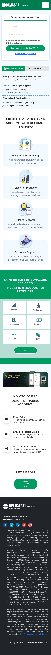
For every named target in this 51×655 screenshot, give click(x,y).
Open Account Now (25, 483)
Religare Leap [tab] (15, 68)
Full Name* (12, 26)
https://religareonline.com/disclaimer (33, 634)
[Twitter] (12, 525)
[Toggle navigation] (45, 5)
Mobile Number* (15, 35)
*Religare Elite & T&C (37, 642)
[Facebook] (5, 525)
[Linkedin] (18, 525)
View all (25, 350)
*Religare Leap (16, 642)
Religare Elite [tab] (37, 68)
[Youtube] (24, 525)
